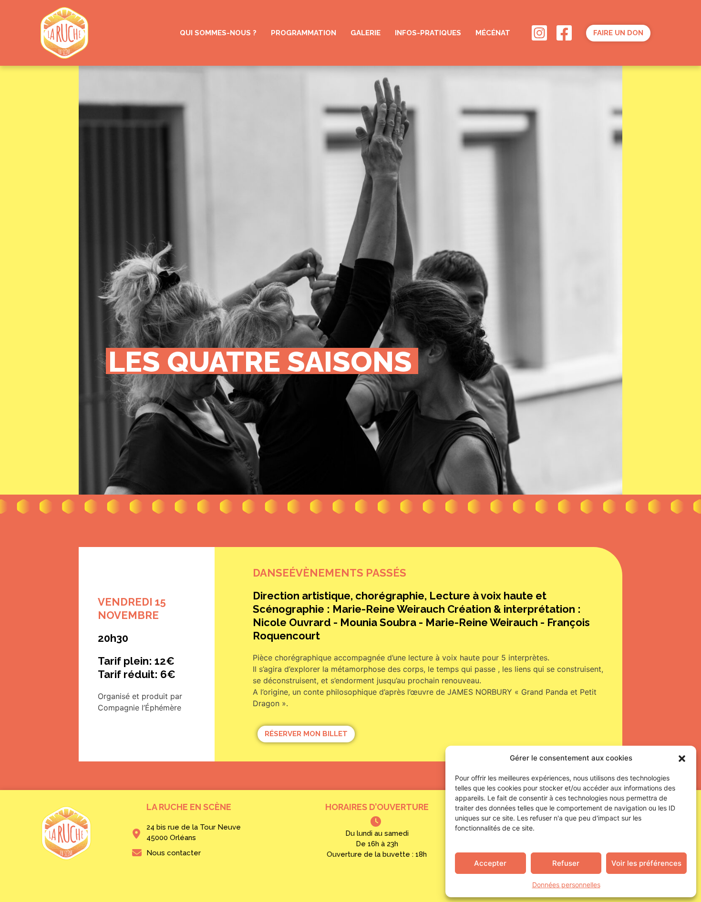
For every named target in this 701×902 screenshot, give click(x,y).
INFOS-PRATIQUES (428, 33)
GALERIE (365, 33)
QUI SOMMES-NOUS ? (218, 33)
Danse (271, 573)
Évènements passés (347, 573)
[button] (682, 758)
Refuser (565, 863)
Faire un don (618, 33)
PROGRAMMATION (303, 33)
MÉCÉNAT (492, 33)
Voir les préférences (646, 863)
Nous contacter (173, 853)
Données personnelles (566, 885)
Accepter (490, 863)
